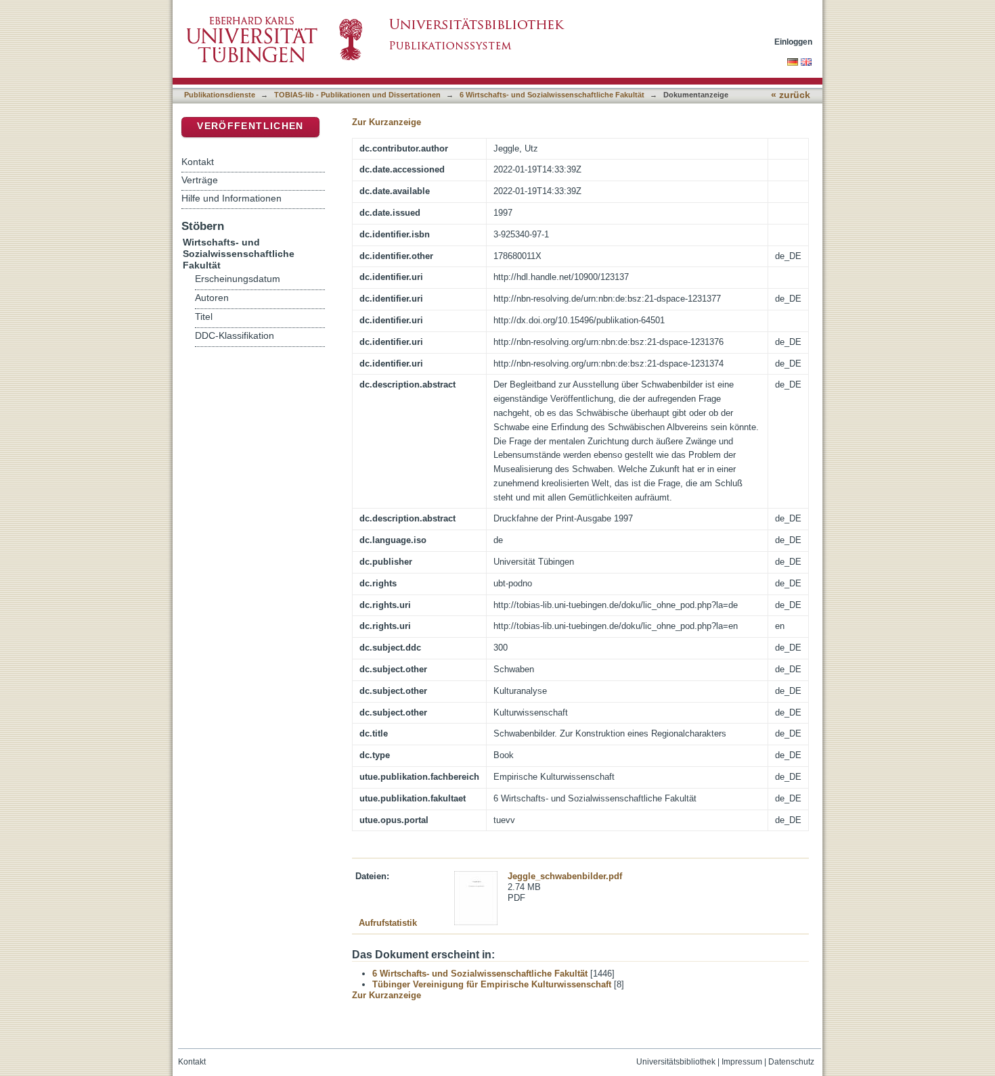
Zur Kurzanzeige (386, 122)
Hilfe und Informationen (231, 198)
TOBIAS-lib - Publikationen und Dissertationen (357, 95)
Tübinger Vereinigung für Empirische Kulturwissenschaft (491, 984)
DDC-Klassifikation (234, 336)
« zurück (790, 95)
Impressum (742, 1062)
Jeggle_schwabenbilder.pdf (565, 876)
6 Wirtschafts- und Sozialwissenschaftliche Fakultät (552, 95)
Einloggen (793, 41)
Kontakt (197, 161)
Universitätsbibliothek (675, 1062)
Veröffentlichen (250, 126)
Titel (204, 317)
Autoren (212, 298)
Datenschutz (791, 1062)
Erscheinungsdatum (237, 279)
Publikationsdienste (219, 95)
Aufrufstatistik (388, 923)
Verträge (199, 179)
